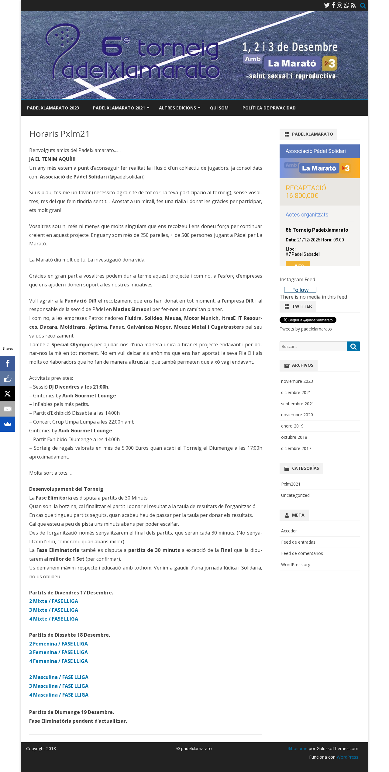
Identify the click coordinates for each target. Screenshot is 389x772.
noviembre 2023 (297, 381)
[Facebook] (333, 5)
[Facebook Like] (7, 378)
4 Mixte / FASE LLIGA (53, 618)
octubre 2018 (294, 437)
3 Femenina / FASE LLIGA (58, 652)
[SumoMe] (7, 424)
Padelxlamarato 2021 (119, 108)
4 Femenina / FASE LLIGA (58, 661)
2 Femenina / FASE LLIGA (58, 643)
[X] (7, 393)
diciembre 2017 (296, 448)
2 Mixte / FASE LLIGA (53, 601)
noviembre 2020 (297, 414)
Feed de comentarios (302, 553)
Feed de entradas (298, 542)
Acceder (289, 531)
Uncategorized (295, 495)
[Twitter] (327, 5)
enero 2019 (292, 426)
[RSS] (353, 5)
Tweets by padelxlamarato (306, 329)
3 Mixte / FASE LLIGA (53, 610)
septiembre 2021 (297, 404)
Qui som (219, 108)
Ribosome (297, 748)
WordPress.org (295, 564)
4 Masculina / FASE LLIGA (58, 694)
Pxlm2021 (291, 484)
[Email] (7, 409)
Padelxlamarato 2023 (53, 108)
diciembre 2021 (296, 392)
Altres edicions (177, 108)
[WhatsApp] (346, 5)
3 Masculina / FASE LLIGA (58, 686)
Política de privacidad (269, 108)
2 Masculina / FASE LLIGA (58, 677)
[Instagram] (339, 5)
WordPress (347, 757)
